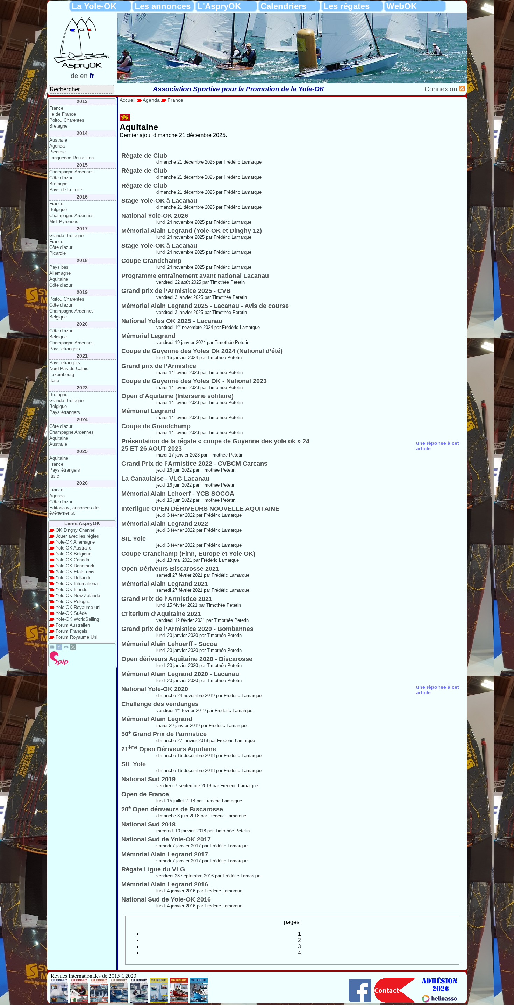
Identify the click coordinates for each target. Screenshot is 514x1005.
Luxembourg (61, 374)
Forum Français (71, 631)
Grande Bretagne (66, 235)
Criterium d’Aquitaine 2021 (161, 613)
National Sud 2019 (148, 779)
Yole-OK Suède (71, 613)
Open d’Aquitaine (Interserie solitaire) (177, 396)
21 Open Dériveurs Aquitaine (168, 749)
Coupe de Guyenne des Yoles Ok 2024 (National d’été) (202, 350)
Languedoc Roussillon (71, 157)
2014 (82, 133)
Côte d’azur (60, 177)
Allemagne (60, 273)
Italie (54, 380)
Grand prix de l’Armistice (158, 365)
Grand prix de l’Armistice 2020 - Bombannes (187, 628)
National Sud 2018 (148, 824)
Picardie (57, 152)
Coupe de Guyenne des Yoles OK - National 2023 (194, 381)
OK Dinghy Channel (75, 530)
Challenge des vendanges (160, 704)
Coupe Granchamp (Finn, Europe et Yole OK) (188, 553)
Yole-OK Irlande (71, 589)
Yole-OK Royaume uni (78, 607)
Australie (58, 140)
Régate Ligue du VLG (153, 869)
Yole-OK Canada (72, 559)
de (74, 75)
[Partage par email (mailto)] (52, 648)
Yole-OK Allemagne (75, 542)
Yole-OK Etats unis (75, 571)
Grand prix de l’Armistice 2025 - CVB (176, 290)
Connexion (441, 89)
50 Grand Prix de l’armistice (164, 734)
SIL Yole (133, 538)
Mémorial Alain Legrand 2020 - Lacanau (180, 673)
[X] (73, 648)
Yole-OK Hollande (73, 577)
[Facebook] (59, 648)
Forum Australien (73, 625)
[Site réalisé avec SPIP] (59, 663)
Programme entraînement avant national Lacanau (195, 275)
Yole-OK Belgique (73, 554)
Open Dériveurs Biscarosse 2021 (170, 568)
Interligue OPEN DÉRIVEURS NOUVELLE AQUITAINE (200, 508)
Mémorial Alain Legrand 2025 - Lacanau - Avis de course (205, 305)
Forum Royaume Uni (76, 637)
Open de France (145, 794)
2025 (82, 451)
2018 (82, 260)
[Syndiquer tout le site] (462, 89)
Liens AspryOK (82, 523)
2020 (82, 324)
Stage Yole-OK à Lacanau (159, 200)
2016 (82, 197)
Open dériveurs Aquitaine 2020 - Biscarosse (186, 658)
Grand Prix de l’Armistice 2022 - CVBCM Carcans (194, 463)
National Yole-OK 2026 (154, 215)
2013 (82, 101)
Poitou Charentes (66, 120)
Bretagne (58, 126)
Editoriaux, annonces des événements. (75, 510)
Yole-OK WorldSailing (77, 619)
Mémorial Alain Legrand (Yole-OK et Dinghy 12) (191, 230)
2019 (82, 292)
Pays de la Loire (65, 189)
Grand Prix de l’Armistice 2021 (166, 598)
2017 (82, 228)
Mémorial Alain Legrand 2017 (164, 854)
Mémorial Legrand (148, 335)
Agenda (57, 146)
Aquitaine (58, 279)
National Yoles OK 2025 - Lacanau (171, 320)
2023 (82, 387)
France (56, 108)
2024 (82, 419)
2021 (82, 356)
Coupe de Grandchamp (156, 426)
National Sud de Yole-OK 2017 (166, 839)
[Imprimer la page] (66, 648)
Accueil (127, 100)
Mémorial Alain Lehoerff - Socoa (169, 643)
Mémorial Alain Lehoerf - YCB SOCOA (177, 493)
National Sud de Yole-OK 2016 (166, 899)
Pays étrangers (64, 348)
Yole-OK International (77, 583)
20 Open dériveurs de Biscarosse (172, 809)
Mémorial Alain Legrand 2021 (164, 583)
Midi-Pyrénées (63, 221)
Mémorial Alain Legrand (156, 719)
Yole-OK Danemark (75, 565)
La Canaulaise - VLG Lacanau (165, 478)
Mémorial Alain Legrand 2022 (164, 523)
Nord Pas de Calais (68, 368)
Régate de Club (144, 155)
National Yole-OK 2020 (154, 688)
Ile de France (62, 114)
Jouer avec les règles (77, 536)
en (84, 75)
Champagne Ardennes (71, 171)
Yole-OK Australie (73, 548)
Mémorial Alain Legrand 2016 (164, 884)
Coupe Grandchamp (151, 260)
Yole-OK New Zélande (78, 595)
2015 (82, 165)
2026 (82, 483)
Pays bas (59, 267)
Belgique (58, 209)
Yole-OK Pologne (73, 601)
